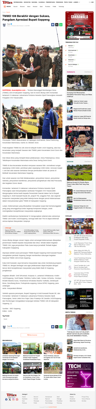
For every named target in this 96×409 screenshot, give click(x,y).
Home (3, 12)
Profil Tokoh (68, 2)
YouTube (16, 401)
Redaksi (72, 396)
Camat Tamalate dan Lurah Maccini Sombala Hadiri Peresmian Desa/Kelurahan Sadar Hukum (82, 267)
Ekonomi (22, 6)
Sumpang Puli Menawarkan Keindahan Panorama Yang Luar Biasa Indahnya (79, 94)
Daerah (15, 6)
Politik (54, 6)
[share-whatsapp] (60, 24)
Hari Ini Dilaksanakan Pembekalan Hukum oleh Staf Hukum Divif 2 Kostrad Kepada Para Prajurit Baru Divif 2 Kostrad (83, 199)
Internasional (18, 2)
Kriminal (35, 6)
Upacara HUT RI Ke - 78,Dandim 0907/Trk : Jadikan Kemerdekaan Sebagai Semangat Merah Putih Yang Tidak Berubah (13, 232)
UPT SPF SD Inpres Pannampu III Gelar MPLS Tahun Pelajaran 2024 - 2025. (83, 282)
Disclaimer (72, 399)
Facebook (6, 401)
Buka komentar (33, 335)
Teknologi (61, 6)
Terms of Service (86, 399)
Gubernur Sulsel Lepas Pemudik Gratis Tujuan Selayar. (80, 102)
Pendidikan (59, 2)
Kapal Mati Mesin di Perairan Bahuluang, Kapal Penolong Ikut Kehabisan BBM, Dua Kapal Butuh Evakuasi (82, 341)
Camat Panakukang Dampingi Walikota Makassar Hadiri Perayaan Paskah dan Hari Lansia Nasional (82, 260)
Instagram (13, 401)
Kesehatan (27, 2)
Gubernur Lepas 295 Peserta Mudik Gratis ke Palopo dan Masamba (82, 117)
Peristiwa (47, 6)
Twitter (9, 401)
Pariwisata (36, 401)
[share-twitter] (56, 24)
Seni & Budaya (72, 64)
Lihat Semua (87, 72)
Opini (41, 6)
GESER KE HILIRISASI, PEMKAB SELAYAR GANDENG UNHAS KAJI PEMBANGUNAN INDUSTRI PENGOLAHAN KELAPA (82, 349)
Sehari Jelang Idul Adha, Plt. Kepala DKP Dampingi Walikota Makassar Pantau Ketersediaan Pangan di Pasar (83, 252)
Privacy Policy (85, 396)
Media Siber (73, 401)
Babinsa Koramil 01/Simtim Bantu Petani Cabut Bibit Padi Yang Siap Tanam (78, 184)
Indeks (9, 6)
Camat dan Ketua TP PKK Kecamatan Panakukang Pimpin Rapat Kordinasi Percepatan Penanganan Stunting (81, 275)
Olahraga (42, 2)
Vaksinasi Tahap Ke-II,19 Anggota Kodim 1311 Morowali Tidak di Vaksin (83, 207)
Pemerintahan (50, 2)
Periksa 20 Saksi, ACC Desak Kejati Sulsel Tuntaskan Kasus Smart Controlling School (83, 357)
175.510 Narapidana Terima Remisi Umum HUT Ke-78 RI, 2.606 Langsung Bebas (31, 232)
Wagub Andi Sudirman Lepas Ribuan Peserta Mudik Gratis (82, 109)
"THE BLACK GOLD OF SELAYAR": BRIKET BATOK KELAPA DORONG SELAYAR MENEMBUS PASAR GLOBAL (78, 334)
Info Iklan (84, 401)
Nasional (34, 2)
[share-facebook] (52, 24)
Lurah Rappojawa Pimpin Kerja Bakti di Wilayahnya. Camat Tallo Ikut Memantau (83, 244)
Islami (28, 6)
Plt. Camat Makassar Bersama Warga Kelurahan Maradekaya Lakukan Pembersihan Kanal (83, 192)
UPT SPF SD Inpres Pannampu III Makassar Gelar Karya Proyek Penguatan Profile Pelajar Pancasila (83, 237)
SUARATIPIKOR (53, 407)
